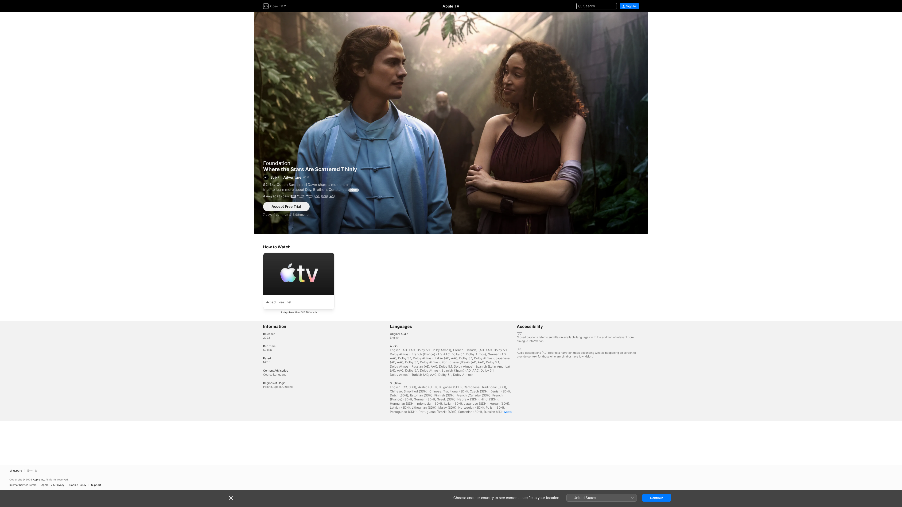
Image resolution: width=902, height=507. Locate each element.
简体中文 (32, 470)
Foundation (276, 163)
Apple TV (451, 6)
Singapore (15, 470)
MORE (354, 190)
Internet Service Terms (22, 485)
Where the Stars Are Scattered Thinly (451, 123)
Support (96, 485)
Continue (657, 498)
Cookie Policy (77, 485)
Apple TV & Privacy (52, 485)
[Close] (231, 498)
